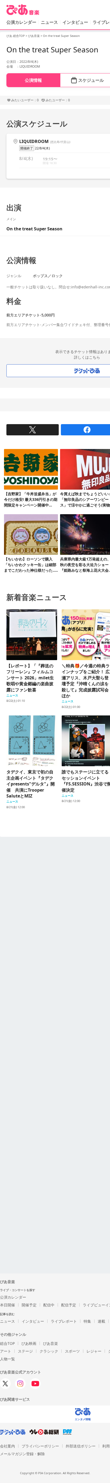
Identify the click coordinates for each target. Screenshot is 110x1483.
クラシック (49, 1351)
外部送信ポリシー (81, 1446)
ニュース (49, 22)
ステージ (25, 1351)
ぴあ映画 (28, 1343)
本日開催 (7, 1304)
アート (5, 1351)
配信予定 (68, 1304)
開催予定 (29, 1304)
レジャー (94, 1351)
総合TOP (7, 1343)
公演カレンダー (13, 1297)
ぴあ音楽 (34, 36)
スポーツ (72, 1351)
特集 (87, 1321)
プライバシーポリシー (40, 1446)
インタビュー (75, 22)
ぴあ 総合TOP (15, 36)
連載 (101, 1321)
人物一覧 (7, 1358)
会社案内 (7, 1446)
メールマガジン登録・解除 (22, 1453)
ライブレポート (64, 1321)
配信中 (48, 1304)
